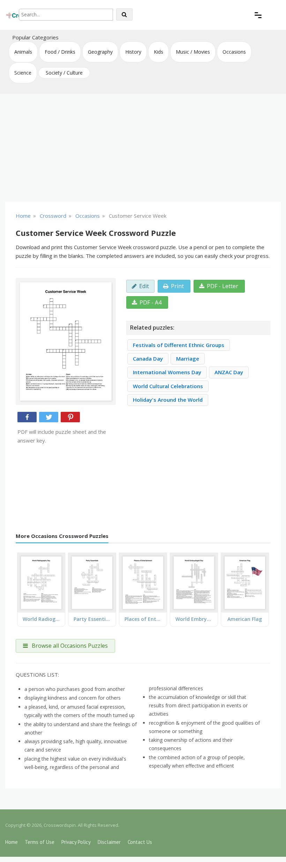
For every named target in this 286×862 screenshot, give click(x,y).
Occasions (234, 51)
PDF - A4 (150, 302)
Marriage (187, 358)
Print (177, 286)
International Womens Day (167, 372)
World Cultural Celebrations (168, 386)
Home (11, 842)
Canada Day (148, 358)
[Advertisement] (143, 148)
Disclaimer (109, 842)
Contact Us (140, 842)
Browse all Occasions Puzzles (69, 645)
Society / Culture (64, 72)
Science (22, 72)
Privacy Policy (76, 842)
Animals (23, 51)
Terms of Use (39, 842)
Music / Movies (193, 51)
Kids (158, 51)
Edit (144, 286)
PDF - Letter (222, 286)
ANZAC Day (228, 372)
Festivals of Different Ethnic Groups (178, 344)
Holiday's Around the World (168, 399)
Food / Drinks (60, 51)
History (133, 51)
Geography (100, 51)
